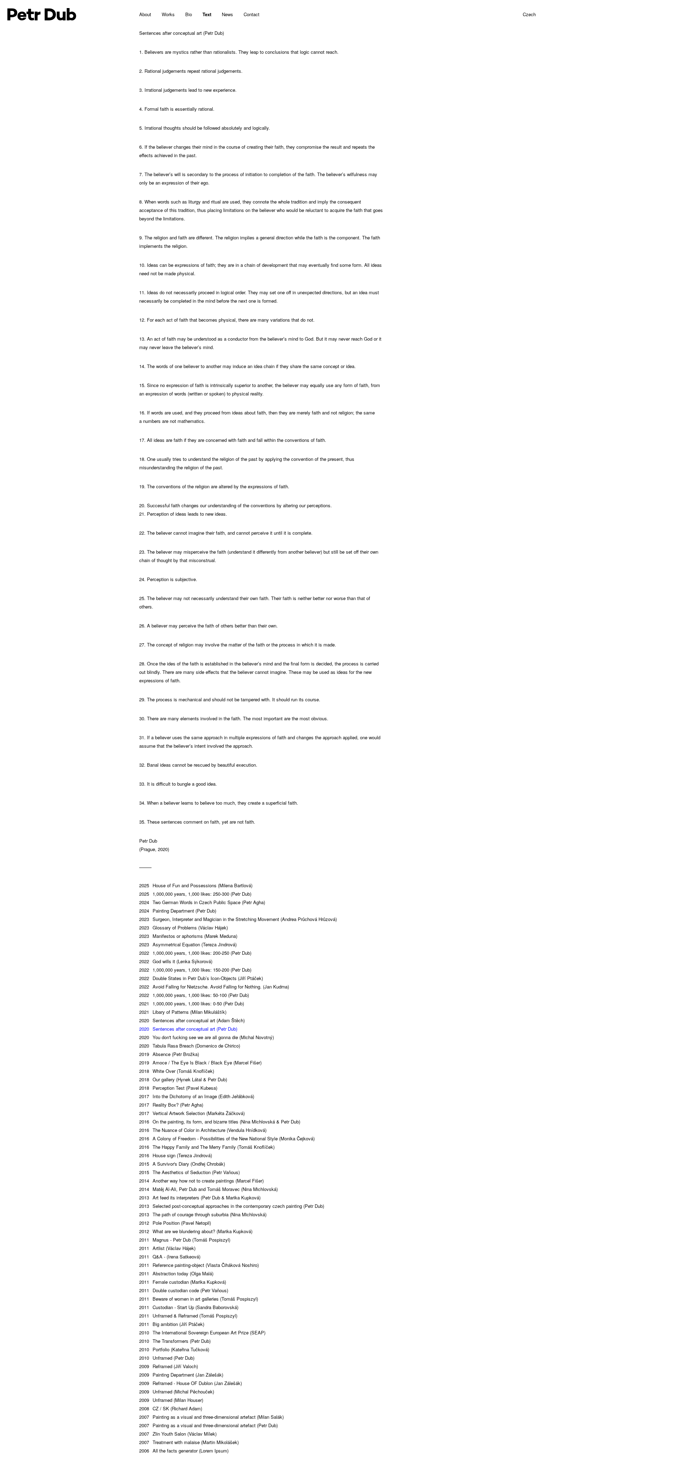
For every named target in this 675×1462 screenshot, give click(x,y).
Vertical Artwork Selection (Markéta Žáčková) (192, 1113)
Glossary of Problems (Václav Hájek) (183, 927)
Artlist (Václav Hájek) (167, 1248)
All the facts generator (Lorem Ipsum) (184, 1450)
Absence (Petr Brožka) (169, 1054)
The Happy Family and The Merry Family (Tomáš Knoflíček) (207, 1147)
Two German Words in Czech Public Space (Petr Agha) (202, 902)
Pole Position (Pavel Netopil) (175, 1222)
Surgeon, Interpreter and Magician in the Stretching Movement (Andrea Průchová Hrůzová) (238, 919)
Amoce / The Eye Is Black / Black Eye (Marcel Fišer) (200, 1062)
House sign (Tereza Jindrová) (175, 1155)
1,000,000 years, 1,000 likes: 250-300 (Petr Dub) (195, 893)
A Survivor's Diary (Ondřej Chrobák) (182, 1163)
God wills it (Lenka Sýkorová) (175, 961)
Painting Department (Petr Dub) (177, 910)
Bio (188, 14)
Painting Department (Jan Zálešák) (181, 1374)
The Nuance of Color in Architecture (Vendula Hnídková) (202, 1130)
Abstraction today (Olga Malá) (176, 1273)
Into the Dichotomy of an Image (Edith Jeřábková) (196, 1096)
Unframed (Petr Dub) (166, 1357)
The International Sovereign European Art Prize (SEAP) (202, 1332)
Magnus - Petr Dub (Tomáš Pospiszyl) (184, 1239)
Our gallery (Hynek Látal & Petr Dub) (183, 1079)
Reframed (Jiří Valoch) (168, 1366)
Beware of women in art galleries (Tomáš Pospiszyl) (198, 1298)
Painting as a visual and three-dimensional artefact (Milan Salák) (211, 1416)
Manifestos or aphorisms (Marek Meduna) (188, 936)
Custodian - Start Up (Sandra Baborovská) (188, 1307)
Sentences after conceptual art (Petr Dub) (188, 1028)
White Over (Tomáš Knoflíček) (176, 1071)
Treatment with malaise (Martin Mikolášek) (189, 1442)
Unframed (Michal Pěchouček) (176, 1391)
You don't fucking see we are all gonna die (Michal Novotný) (206, 1037)
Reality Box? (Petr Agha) (171, 1104)
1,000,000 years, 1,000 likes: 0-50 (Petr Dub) (191, 1003)
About (145, 14)
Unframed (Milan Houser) (171, 1400)
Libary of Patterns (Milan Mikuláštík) (182, 1012)
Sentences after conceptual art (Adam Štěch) (192, 1020)
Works (168, 14)
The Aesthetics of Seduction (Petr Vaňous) (189, 1172)
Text (206, 14)
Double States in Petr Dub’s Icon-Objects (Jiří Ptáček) (201, 978)
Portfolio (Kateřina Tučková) (174, 1349)
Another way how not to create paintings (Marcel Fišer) (201, 1180)
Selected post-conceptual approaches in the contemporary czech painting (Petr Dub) (231, 1206)
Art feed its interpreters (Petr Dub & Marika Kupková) (200, 1197)
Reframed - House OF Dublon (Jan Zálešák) (190, 1383)
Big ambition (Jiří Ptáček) (171, 1324)
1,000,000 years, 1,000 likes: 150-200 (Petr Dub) (195, 969)
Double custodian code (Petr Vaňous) (183, 1290)
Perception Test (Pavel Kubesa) (178, 1087)
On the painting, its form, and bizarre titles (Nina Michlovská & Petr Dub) (219, 1121)
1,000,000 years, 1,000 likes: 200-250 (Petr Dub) (195, 952)
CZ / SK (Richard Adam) (170, 1408)
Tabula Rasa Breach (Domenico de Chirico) (189, 1045)
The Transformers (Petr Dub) (175, 1341)
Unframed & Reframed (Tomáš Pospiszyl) (188, 1315)
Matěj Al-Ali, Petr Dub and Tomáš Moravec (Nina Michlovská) (208, 1189)
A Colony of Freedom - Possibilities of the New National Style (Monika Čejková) (227, 1138)
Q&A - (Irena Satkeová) (169, 1256)
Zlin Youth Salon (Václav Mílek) (178, 1433)
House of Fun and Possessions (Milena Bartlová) (195, 885)
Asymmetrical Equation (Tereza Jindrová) (188, 944)
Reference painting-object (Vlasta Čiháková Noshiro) (199, 1265)
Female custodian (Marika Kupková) (182, 1282)
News (227, 14)
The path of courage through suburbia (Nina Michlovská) (202, 1214)
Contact (251, 14)
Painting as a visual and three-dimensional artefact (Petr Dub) (208, 1425)
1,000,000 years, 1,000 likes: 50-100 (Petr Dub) (194, 995)
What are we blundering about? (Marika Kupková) (195, 1231)
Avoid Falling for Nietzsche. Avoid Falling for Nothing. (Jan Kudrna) (214, 986)
